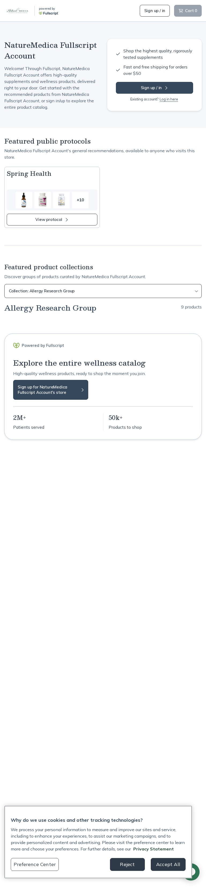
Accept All (168, 864)
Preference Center (35, 864)
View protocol (48, 219)
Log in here (169, 99)
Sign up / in (154, 10)
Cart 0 (191, 10)
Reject (127, 864)
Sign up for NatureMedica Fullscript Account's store (42, 389)
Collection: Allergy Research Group (42, 290)
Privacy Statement (153, 849)
